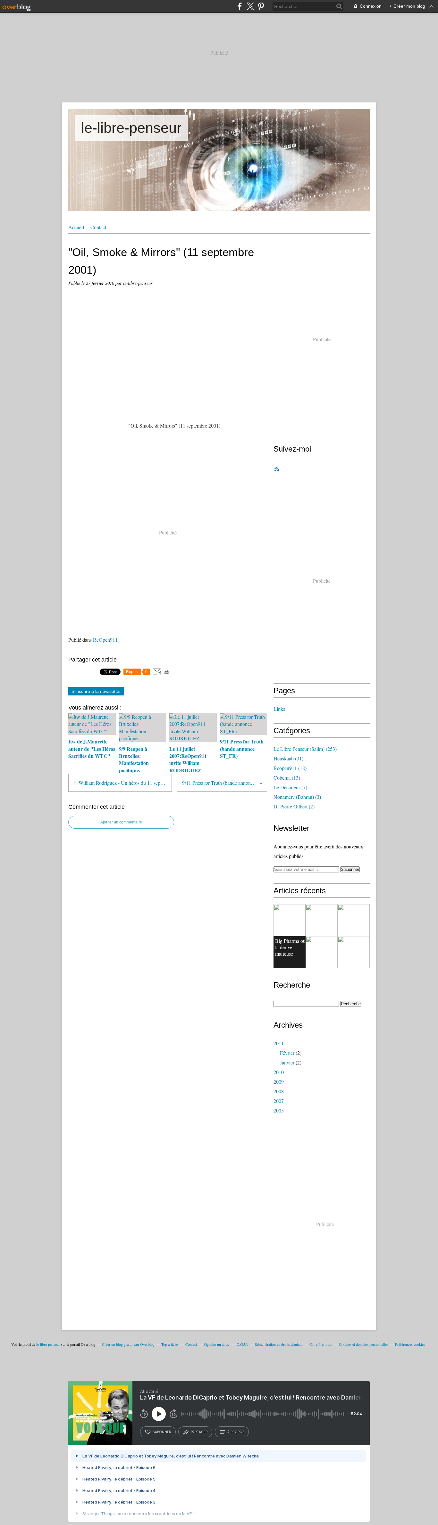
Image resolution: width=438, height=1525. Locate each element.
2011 (279, 1043)
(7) (290, 787)
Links (279, 708)
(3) (297, 796)
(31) (288, 758)
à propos (235, 1432)
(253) (305, 748)
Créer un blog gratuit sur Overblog (128, 1344)
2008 (279, 1091)
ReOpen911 (105, 639)
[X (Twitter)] (250, 6)
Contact (98, 227)
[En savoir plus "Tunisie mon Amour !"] (354, 920)
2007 (279, 1100)
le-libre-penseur (131, 128)
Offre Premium (320, 1344)
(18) (290, 768)
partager (199, 1432)
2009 (279, 1081)
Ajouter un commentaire (121, 822)
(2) (294, 806)
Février (287, 1052)
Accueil (76, 227)
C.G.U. (242, 1344)
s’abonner (162, 1432)
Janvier (287, 1062)
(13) (287, 777)
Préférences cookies (410, 1344)
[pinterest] (261, 6)
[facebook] (240, 6)
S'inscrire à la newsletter (96, 691)
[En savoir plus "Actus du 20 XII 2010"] (322, 952)
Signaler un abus (217, 1344)
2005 (279, 1110)
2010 (279, 1072)
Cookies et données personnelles (363, 1344)
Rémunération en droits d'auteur (279, 1344)
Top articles (170, 1344)
